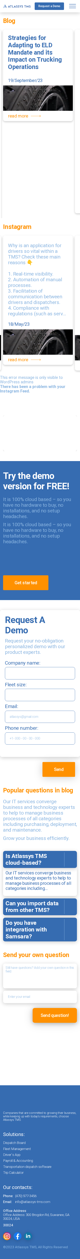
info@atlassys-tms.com (32, 1202)
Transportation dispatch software (27, 1167)
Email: (11, 706)
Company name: (22, 663)
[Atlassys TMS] (17, 6)
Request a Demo (49, 6)
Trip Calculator (13, 1173)
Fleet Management (17, 1149)
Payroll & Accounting (18, 1161)
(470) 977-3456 (26, 1196)
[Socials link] (7, 1236)
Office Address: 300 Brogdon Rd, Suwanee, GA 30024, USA (36, 1217)
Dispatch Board (14, 1143)
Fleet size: (15, 685)
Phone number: (21, 728)
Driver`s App (12, 1155)
